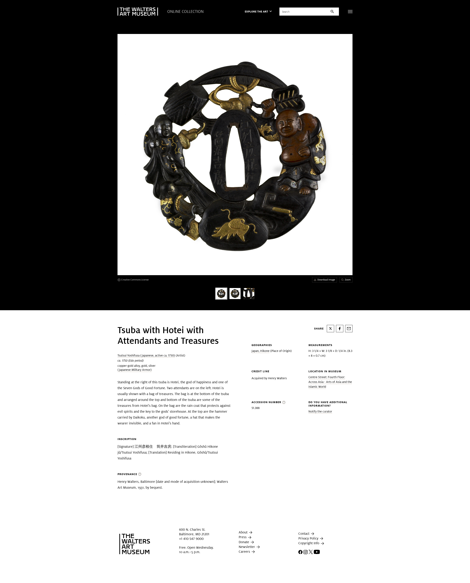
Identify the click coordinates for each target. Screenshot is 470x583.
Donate (244, 542)
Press (243, 537)
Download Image (326, 279)
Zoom (348, 279)
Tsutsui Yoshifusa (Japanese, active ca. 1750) (146, 355)
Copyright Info (309, 543)
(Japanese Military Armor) (135, 370)
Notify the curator (320, 411)
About (243, 532)
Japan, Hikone (261, 351)
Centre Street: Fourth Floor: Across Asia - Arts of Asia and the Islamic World (330, 382)
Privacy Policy (308, 538)
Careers (245, 551)
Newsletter (247, 547)
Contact (304, 533)
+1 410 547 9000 (191, 539)
